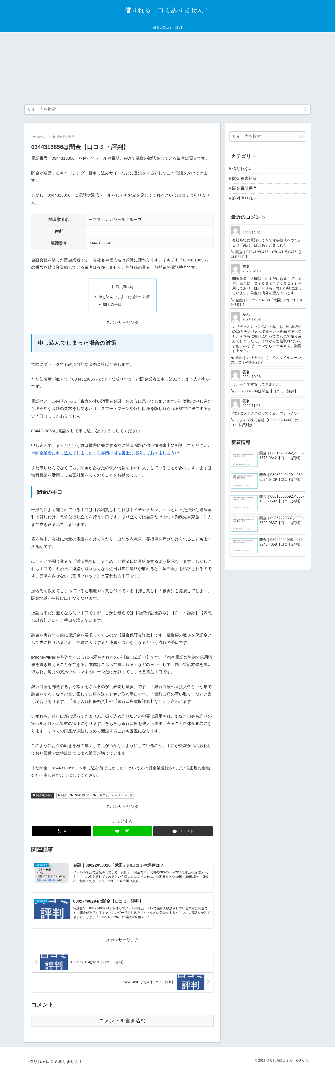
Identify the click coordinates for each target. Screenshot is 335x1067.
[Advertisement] (167, 68)
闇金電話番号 (44, 795)
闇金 (64, 795)
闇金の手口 (112, 304)
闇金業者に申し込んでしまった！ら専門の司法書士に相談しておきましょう (105, 453)
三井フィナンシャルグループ (114, 795)
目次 (116, 286)
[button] (306, 109)
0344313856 (82, 795)
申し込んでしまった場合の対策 (124, 297)
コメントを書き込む (122, 1021)
